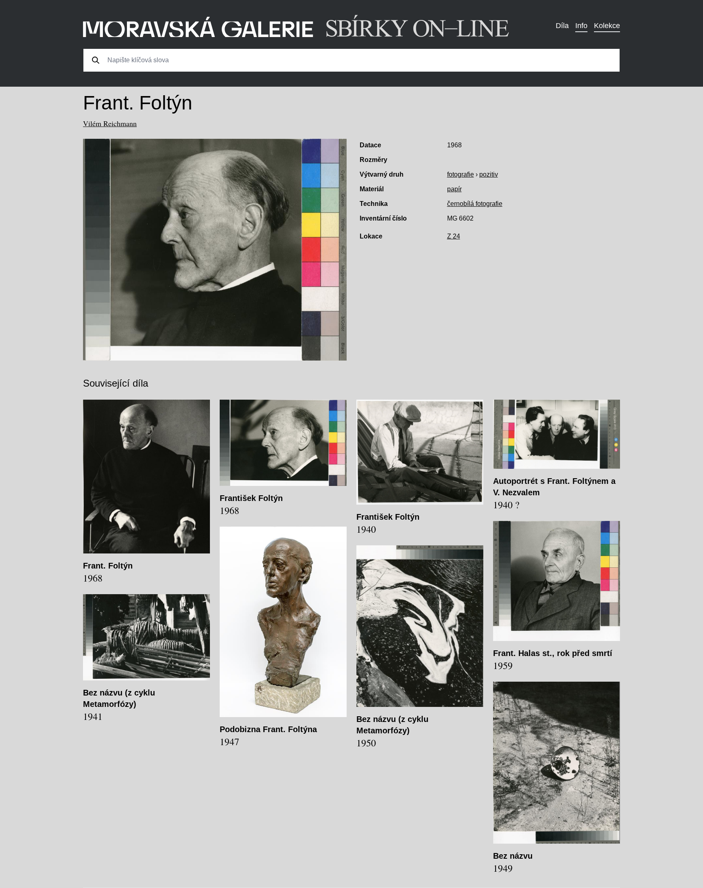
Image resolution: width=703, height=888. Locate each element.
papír (454, 189)
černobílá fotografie (474, 203)
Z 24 (453, 236)
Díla (562, 26)
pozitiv (488, 174)
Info (581, 26)
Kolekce (607, 26)
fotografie (460, 174)
